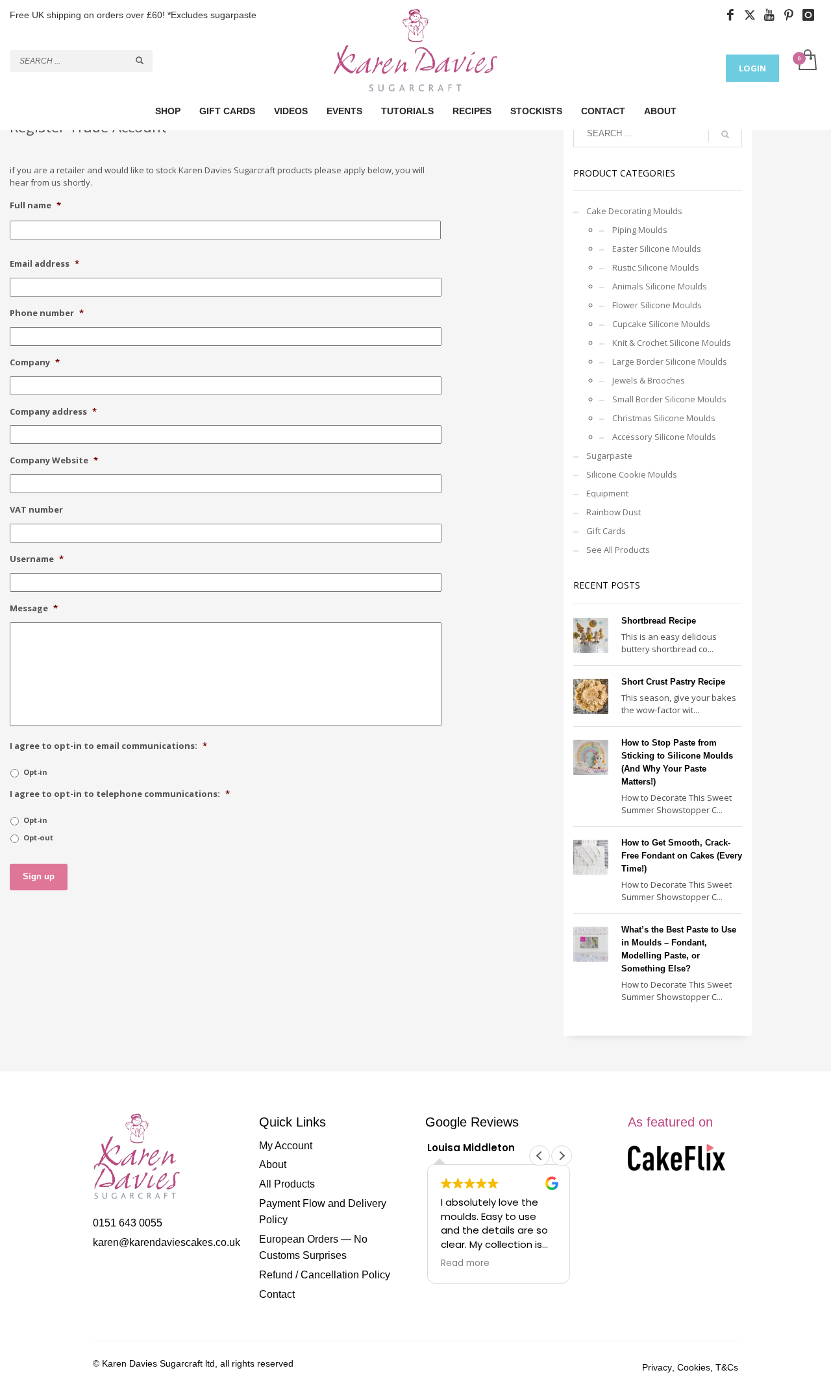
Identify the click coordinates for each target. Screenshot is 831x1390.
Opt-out (38, 837)
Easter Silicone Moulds (656, 248)
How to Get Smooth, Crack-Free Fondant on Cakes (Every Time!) (681, 855)
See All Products (618, 549)
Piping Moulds (639, 230)
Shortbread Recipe (658, 621)
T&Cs (726, 1367)
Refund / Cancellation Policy (324, 1274)
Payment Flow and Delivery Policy (322, 1212)
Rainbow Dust (613, 512)
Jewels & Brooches (648, 380)
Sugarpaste (609, 455)
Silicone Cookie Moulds (631, 474)
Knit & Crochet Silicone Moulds (671, 342)
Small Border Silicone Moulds (669, 399)
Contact (277, 1294)
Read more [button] (465, 1263)
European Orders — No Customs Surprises (313, 1248)
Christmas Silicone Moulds (663, 418)
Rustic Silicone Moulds (655, 267)
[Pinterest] (792, 15)
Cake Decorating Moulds (634, 211)
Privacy (657, 1367)
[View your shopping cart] (806, 61)
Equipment (607, 493)
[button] (561, 1155)
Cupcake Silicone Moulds (661, 324)
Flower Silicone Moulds (657, 305)
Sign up (39, 876)
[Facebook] (733, 15)
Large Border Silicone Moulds (669, 361)
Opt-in (35, 772)
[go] (139, 60)
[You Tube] (772, 15)
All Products (287, 1183)
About (272, 1164)
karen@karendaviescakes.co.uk (166, 1242)
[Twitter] (753, 15)
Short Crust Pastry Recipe (673, 682)
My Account (285, 1145)
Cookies (693, 1367)
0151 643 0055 (127, 1222)
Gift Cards (606, 531)
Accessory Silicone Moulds (664, 437)
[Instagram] (811, 15)
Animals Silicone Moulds (659, 286)
